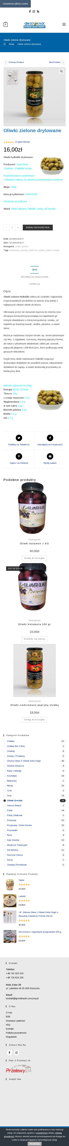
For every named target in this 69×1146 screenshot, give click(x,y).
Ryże (9, 835)
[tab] (35, 269)
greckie (24, 250)
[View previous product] (6, 62)
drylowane (14, 250)
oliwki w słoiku (52, 250)
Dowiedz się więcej (34, 639)
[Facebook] (30, 11)
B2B (8, 1016)
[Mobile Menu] (64, 25)
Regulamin (11, 1037)
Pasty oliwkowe (14, 815)
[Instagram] (34, 11)
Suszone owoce (15, 855)
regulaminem (42, 1133)
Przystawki (12, 830)
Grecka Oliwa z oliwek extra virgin (24, 761)
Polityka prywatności (16, 1033)
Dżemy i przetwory (16, 756)
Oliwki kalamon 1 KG (34, 543)
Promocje (11, 820)
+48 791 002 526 (14, 973)
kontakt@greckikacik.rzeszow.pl (22, 998)
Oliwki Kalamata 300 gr (34, 624)
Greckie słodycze (15, 766)
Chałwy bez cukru (16, 746)
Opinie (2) (34, 284)
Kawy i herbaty (14, 771)
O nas (9, 1012)
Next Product (54, 62)
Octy (9, 795)
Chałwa (10, 741)
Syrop (10, 860)
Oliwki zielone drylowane (29, 44)
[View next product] (63, 62)
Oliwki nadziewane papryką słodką (34, 705)
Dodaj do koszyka (38, 227)
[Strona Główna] (5, 44)
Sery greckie (13, 840)
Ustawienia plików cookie (15, 3)
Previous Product (16, 62)
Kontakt (10, 1028)
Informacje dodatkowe (34, 277)
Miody (10, 785)
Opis (34, 270)
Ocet (9, 790)
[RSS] (38, 11)
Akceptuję (35, 1144)
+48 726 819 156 (14, 977)
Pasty (10, 810)
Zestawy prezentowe (17, 865)
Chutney (11, 751)
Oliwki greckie (21, 246)
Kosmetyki (12, 776)
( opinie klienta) (22, 142)
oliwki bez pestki (36, 250)
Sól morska (12, 850)
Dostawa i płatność (15, 1020)
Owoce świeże (14, 805)
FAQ (8, 1024)
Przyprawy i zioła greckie (19, 825)
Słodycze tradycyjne (17, 845)
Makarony (12, 781)
